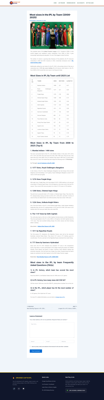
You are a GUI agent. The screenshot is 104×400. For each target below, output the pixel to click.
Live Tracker (61, 2)
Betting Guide (90, 2)
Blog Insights (80, 2)
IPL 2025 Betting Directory (48, 390)
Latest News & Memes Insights (49, 387)
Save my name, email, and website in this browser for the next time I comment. (50, 346)
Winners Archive (71, 2)
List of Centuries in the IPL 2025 (46, 163)
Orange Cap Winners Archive (49, 381)
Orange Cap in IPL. (60, 297)
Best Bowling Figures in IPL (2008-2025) (47, 257)
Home (55, 2)
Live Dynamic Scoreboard (48, 384)
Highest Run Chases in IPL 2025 (46, 226)
